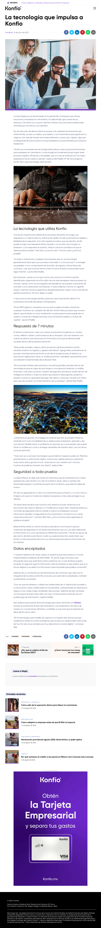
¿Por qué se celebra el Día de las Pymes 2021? (34, 651)
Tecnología (37, 636)
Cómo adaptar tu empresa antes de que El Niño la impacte (48, 722)
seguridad (26, 636)
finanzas (15, 636)
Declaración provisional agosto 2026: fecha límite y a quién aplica (48, 3)
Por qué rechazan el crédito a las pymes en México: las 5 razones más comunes (57, 757)
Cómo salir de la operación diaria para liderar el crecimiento (49, 705)
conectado (32, 676)
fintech (78, 602)
